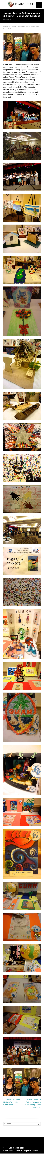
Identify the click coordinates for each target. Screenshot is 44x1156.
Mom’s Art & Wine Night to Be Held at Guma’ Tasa (11, 1102)
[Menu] (39, 5)
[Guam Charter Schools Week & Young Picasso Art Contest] (22, 47)
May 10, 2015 (11, 19)
